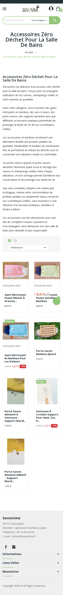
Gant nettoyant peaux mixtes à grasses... (15, 298)
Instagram (14, 547)
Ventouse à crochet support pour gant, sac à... (47, 416)
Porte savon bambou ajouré (46, 352)
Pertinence (29, 247)
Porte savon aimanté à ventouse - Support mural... (15, 416)
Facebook (6, 547)
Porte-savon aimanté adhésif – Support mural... (15, 476)
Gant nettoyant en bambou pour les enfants (15, 358)
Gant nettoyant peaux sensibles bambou (47, 298)
